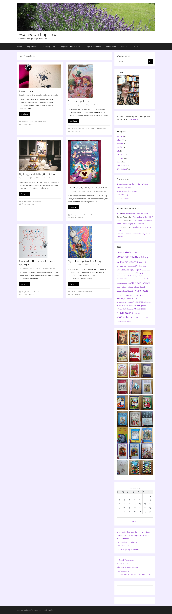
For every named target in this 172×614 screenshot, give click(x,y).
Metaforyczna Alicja (124, 188)
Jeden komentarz (28, 204)
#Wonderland (126, 317)
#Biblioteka (140, 266)
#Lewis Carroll (141, 283)
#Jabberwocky (131, 279)
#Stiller (125, 305)
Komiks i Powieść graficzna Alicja (135, 213)
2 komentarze (75, 294)
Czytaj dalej (24, 114)
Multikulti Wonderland (125, 560)
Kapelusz (81, 128)
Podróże (120, 158)
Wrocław (128, 321)
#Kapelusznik (147, 279)
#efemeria (120, 273)
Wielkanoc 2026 (123, 546)
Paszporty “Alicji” (49, 46)
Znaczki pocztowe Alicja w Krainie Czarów (133, 184)
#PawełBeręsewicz (137, 299)
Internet (120, 140)
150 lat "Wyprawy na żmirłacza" (129, 549)
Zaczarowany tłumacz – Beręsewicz (88, 187)
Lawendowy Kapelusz (37, 34)
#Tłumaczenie (125, 312)
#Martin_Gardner (124, 299)
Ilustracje (25, 122)
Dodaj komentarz (28, 124)
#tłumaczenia (140, 309)
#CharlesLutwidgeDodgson (129, 270)
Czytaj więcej (133, 119)
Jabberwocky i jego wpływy (127, 191)
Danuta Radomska (51, 95)
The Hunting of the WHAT (143, 217)
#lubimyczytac (137, 295)
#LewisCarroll (123, 287)
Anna (119, 213)
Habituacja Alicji (123, 571)
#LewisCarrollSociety (137, 287)
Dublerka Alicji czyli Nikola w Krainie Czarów (134, 574)
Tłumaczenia (101, 128)
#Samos (139, 302)
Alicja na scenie (123, 198)
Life (118, 151)
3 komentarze (75, 131)
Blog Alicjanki (32, 46)
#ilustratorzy (122, 279)
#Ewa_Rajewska (141, 273)
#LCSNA (127, 283)
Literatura (37, 122)
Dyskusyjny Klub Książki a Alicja (37, 174)
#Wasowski (137, 313)
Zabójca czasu (122, 564)
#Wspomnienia (140, 318)
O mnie (135, 46)
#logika (130, 295)
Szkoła (43, 122)
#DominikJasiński (145, 270)
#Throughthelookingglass (125, 309)
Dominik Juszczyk (124, 234)
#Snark (119, 305)
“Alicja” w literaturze (93, 46)
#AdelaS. (121, 252)
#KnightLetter (120, 283)
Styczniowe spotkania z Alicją (84, 261)
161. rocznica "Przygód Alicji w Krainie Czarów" (134, 532)
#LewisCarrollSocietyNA (126, 291)
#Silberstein (147, 302)
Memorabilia (111, 46)
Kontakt (124, 46)
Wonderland (38, 201)
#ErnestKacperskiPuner (130, 273)
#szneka (131, 305)
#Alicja (136, 257)
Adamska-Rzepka (121, 321)
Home (19, 46)
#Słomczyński (139, 305)
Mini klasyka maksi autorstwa (128, 567)
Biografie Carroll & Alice (70, 46)
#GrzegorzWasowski (123, 276)
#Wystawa (148, 318)
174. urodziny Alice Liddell (127, 542)
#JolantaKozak (139, 279)
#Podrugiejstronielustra (126, 302)
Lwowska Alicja (27, 91)
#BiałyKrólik (131, 266)
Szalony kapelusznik (79, 101)
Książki (31, 122)
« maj (134, 522)
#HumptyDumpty (136, 276)
